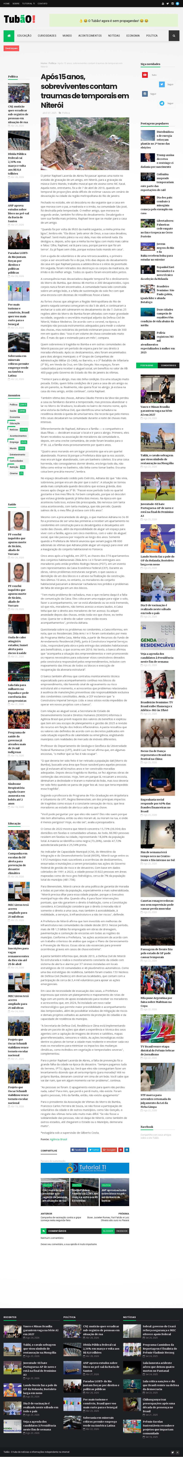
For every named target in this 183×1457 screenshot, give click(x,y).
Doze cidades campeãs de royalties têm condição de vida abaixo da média (157, 317)
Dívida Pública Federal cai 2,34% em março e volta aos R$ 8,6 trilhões (85, 1195)
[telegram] (177, 3)
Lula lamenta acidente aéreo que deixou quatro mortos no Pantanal (158, 1366)
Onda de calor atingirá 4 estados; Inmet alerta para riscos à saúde (18, 645)
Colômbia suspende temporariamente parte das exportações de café (157, 182)
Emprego (14, 442)
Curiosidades (47, 35)
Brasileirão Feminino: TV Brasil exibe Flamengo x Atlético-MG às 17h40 (157, 706)
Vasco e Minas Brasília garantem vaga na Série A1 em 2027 (156, 410)
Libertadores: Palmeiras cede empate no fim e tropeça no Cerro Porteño (157, 228)
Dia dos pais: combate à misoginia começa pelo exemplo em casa (157, 205)
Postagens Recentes (146, 366)
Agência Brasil (58, 1139)
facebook (122, 1231)
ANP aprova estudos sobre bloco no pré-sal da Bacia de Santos (18, 213)
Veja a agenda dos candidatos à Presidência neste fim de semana (157, 657)
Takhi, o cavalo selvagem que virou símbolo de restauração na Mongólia (157, 459)
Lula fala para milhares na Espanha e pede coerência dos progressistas (18, 692)
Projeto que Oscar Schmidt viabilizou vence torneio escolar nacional (18, 1047)
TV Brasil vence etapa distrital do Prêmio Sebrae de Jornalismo (158, 1050)
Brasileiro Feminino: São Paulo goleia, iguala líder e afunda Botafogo (157, 294)
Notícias (114, 35)
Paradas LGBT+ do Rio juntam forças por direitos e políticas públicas (101, 1385)
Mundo (67, 35)
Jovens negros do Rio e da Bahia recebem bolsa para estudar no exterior (157, 252)
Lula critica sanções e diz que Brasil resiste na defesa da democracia (161, 1385)
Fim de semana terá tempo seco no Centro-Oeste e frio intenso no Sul (158, 856)
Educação (24, 35)
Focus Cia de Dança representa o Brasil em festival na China (156, 755)
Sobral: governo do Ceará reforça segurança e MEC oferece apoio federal (159, 1330)
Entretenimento (17, 454)
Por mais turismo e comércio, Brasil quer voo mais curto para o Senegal (100, 1403)
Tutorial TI (28, 3)
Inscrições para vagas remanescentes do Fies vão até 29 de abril (18, 956)
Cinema (14, 473)
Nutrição (14, 467)
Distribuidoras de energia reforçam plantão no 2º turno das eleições (157, 139)
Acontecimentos (90, 35)
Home (7, 3)
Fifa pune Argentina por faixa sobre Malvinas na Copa (156, 1001)
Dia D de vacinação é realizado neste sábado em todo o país (156, 609)
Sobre (16, 3)
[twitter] (168, 3)
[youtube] (163, 3)
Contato (43, 3)
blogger (108, 1231)
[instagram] (173, 3)
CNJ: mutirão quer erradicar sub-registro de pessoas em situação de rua (18, 114)
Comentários (168, 365)
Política (152, 35)
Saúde (13, 411)
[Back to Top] (177, 1453)
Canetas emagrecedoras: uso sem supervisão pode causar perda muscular (157, 904)
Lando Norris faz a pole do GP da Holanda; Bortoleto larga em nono (157, 560)
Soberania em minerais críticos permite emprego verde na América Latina (100, 1421)
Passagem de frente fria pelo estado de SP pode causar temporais (156, 953)
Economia (133, 35)
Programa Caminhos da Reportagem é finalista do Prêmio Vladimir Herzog (160, 1348)
